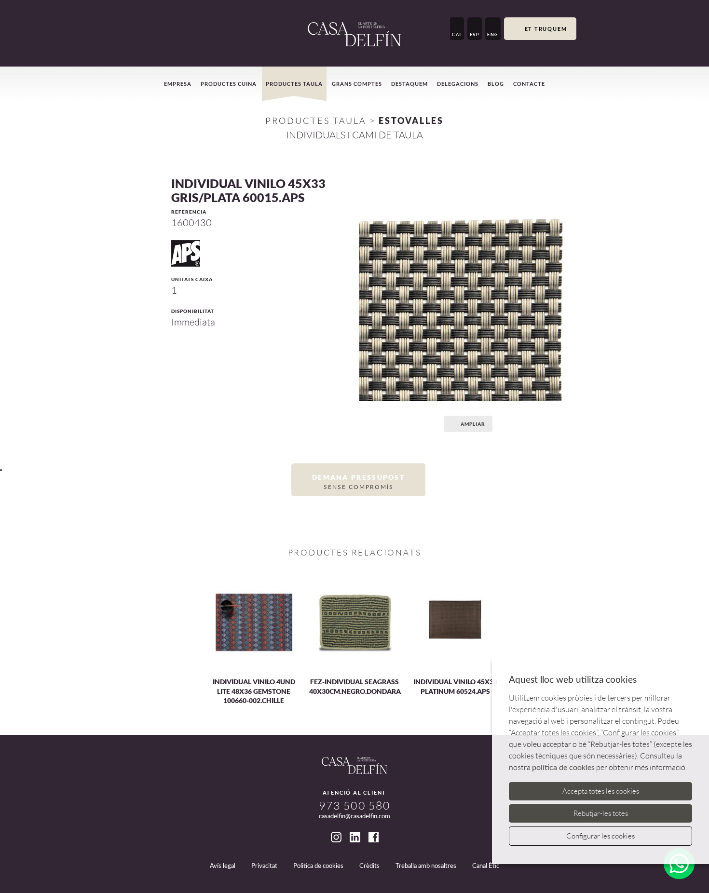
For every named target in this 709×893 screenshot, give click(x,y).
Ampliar (473, 424)
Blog (496, 84)
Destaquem (409, 84)
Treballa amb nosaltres (425, 866)
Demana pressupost (358, 481)
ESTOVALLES (411, 120)
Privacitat (264, 866)
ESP (475, 34)
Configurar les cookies (600, 835)
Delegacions (457, 84)
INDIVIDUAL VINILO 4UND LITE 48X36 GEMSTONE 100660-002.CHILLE (254, 690)
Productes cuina (229, 84)
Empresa (177, 84)
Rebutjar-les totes (600, 813)
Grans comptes (357, 84)
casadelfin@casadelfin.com (354, 816)
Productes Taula (316, 120)
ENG (493, 34)
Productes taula (294, 84)
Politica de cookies (318, 866)
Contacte (529, 84)
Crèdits (369, 866)
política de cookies (563, 767)
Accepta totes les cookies (600, 791)
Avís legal (222, 866)
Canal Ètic (485, 866)
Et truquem (546, 29)
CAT (457, 34)
